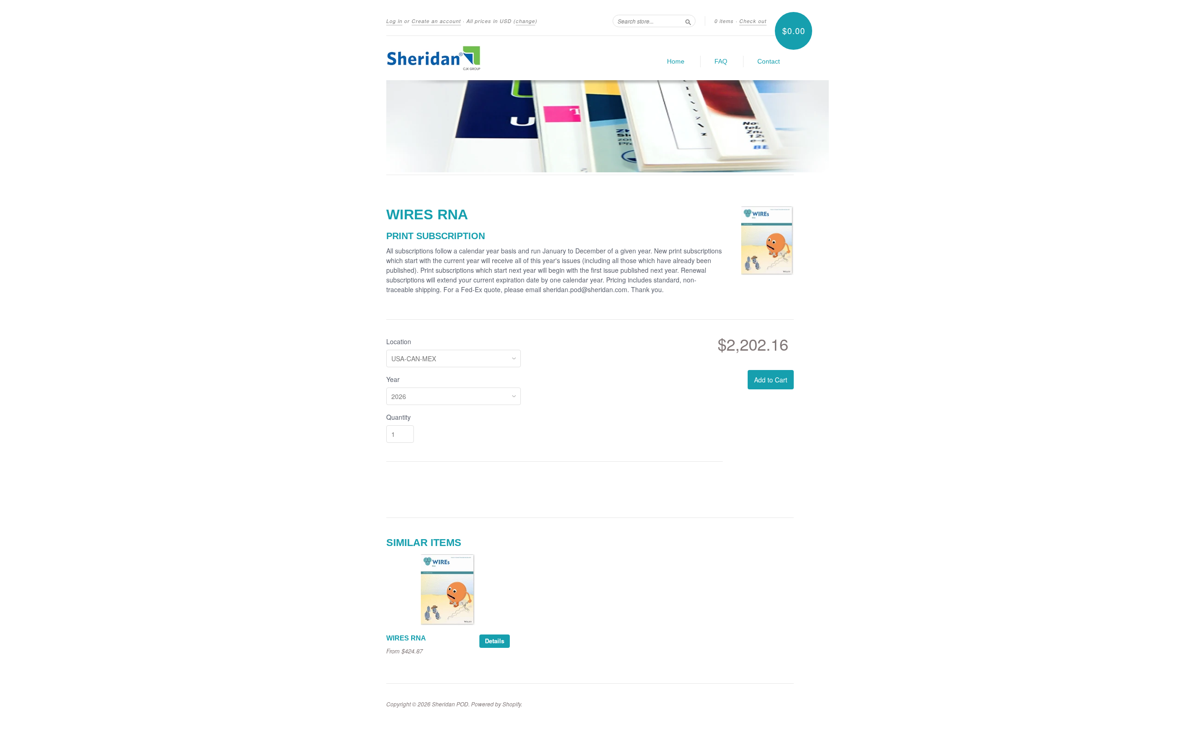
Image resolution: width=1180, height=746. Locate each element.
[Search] (688, 20)
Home (675, 61)
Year (393, 379)
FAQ (720, 61)
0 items (724, 21)
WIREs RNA (406, 638)
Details (494, 640)
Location (398, 341)
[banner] (471, 58)
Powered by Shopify (496, 704)
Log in (394, 21)
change (525, 21)
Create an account (436, 21)
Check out (753, 21)
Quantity (398, 417)
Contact (768, 61)
